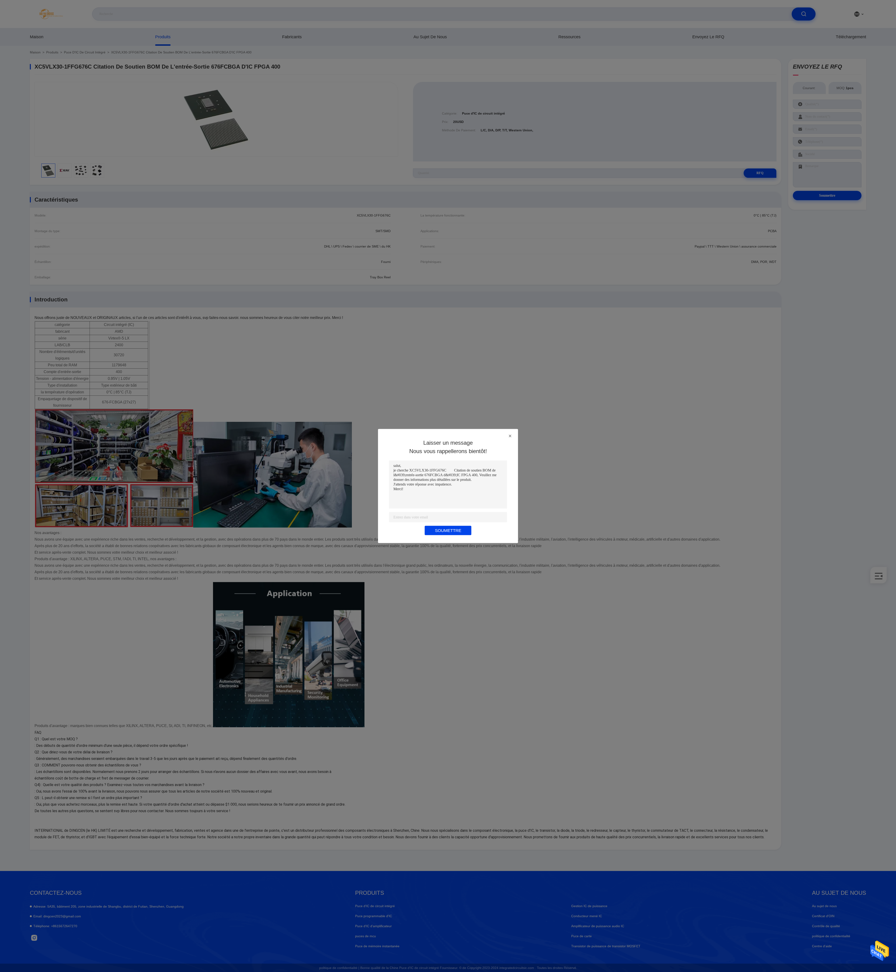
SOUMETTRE (448, 530)
